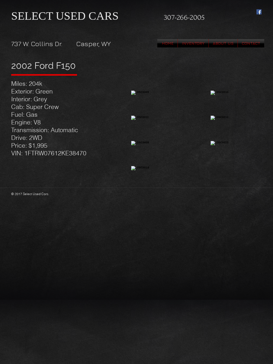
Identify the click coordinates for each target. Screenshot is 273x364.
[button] (193, 43)
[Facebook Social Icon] (259, 11)
